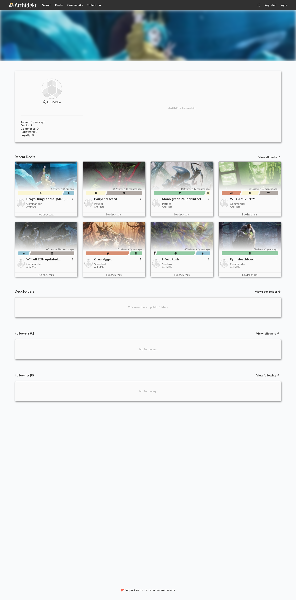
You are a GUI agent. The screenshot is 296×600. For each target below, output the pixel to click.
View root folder (266, 291)
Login (283, 5)
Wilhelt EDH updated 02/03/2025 (42, 259)
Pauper (98, 203)
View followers (266, 333)
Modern (167, 264)
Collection (94, 5)
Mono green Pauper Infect (181, 199)
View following (266, 375)
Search (46, 5)
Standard (100, 264)
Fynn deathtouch (243, 259)
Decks (59, 5)
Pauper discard (105, 199)
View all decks (267, 157)
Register (270, 5)
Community (75, 5)
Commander (34, 203)
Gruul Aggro (103, 259)
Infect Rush (170, 259)
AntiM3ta (53, 102)
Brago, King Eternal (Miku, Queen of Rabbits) (45, 199)
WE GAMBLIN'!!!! (243, 199)
